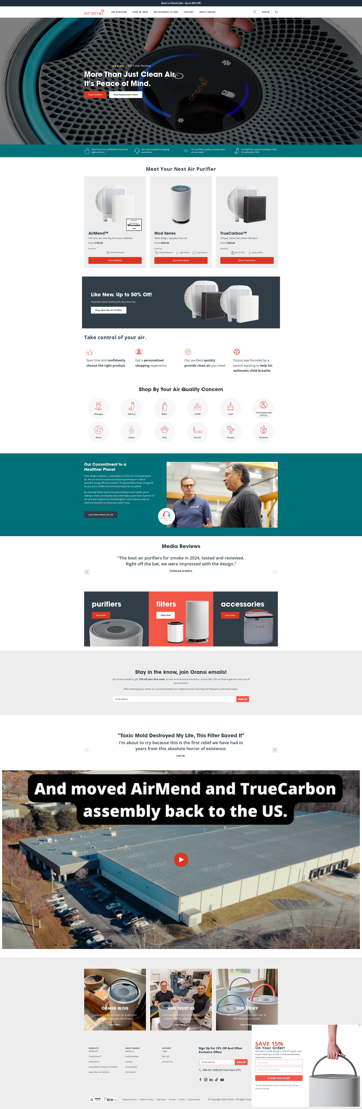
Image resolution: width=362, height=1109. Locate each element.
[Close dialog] (359, 1025)
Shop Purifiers (95, 94)
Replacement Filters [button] (166, 12)
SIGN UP (242, 699)
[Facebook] (200, 1080)
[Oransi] (94, 12)
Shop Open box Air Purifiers (108, 310)
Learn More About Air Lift (100, 514)
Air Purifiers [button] (119, 12)
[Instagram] (205, 1080)
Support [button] (189, 12)
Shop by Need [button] (140, 12)
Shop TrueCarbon (247, 260)
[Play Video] (181, 860)
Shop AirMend (115, 260)
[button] (254, 11)
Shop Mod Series (181, 260)
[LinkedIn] (211, 1080)
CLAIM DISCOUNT (279, 1078)
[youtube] (222, 1079)
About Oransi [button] (207, 12)
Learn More (114, 1024)
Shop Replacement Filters (125, 94)
